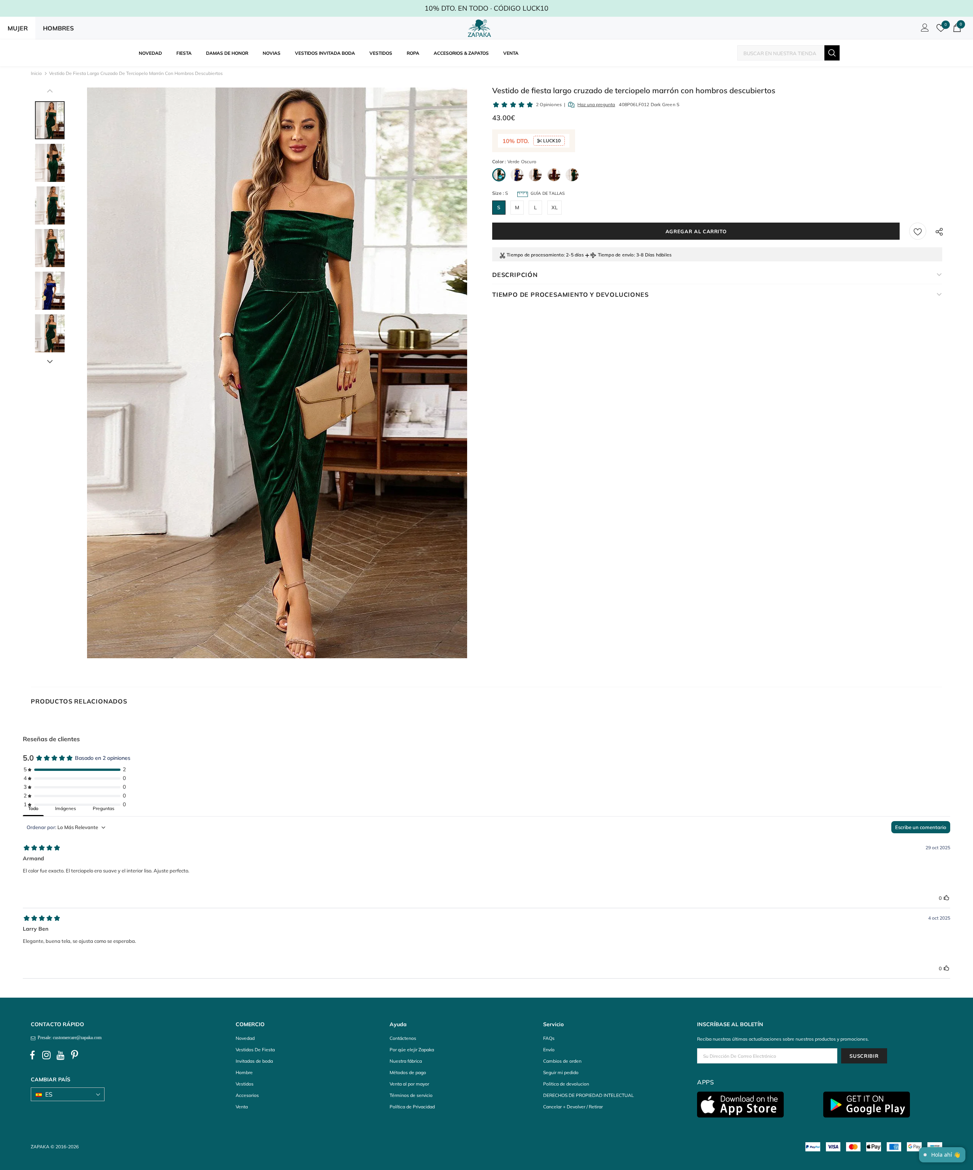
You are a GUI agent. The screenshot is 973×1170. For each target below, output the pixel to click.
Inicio (36, 73)
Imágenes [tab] (65, 808)
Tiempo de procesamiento (535, 255)
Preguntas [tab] (103, 808)
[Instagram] (46, 1055)
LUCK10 (551, 140)
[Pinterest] (74, 1055)
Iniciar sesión (923, 29)
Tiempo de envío (616, 255)
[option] (277, 373)
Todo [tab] (33, 808)
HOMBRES (58, 28)
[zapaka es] (480, 28)
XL (554, 207)
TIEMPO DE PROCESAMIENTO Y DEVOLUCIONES (570, 294)
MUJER (18, 28)
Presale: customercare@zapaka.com (68, 1037)
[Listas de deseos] (917, 231)
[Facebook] (32, 1055)
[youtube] (60, 1055)
